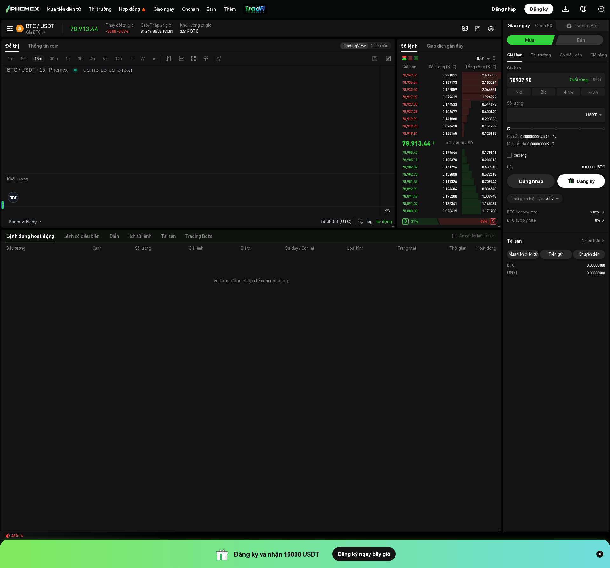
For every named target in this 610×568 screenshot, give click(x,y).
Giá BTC (35, 32)
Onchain (190, 9)
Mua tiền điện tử (64, 9)
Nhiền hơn (593, 240)
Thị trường (100, 9)
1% (568, 92)
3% (593, 92)
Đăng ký (585, 181)
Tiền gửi (556, 254)
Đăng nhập (531, 181)
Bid (544, 92)
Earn (211, 9)
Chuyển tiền (589, 254)
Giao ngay (163, 9)
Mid (519, 92)
